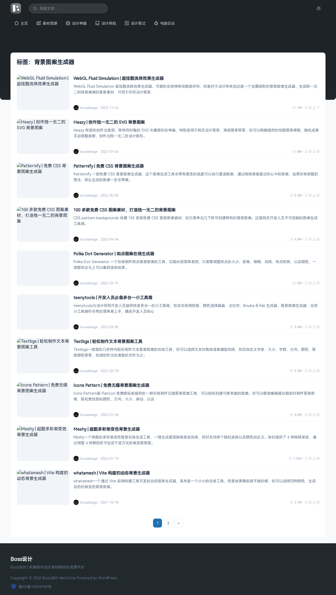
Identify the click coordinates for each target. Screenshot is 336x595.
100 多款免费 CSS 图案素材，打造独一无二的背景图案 (125, 210)
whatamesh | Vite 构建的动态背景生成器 (112, 473)
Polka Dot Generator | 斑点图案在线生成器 (114, 254)
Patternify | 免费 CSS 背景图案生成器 (109, 166)
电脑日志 (167, 23)
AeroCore (67, 577)
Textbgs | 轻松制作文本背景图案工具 (108, 341)
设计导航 (108, 23)
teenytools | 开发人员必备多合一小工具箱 (113, 297)
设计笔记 (138, 23)
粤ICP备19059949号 (34, 586)
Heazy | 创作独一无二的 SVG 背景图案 (109, 122)
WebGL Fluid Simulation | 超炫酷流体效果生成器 (119, 78)
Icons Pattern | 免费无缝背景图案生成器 (111, 385)
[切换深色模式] (318, 8)
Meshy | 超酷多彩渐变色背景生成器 (107, 429)
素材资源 (50, 23)
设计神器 (79, 23)
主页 (24, 23)
